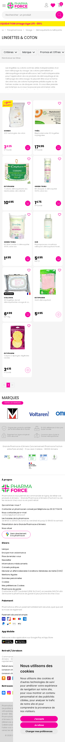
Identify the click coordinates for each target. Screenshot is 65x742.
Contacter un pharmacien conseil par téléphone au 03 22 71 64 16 (32, 509)
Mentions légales (9, 574)
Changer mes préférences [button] (39, 731)
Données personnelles (12, 578)
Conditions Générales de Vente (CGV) (45, 571)
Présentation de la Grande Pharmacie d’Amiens (24, 524)
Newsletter (6, 560)
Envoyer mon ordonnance (14, 553)
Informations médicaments (15, 564)
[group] (12, 413)
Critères (8, 52)
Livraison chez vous (11, 670)
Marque (26, 52)
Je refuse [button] (39, 725)
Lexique (5, 549)
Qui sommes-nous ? (11, 505)
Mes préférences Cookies (13, 585)
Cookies (5, 582)
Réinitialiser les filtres (11, 58)
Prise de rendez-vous (11, 556)
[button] (4, 5)
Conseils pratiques (10, 567)
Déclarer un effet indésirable (14, 571)
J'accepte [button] (39, 719)
